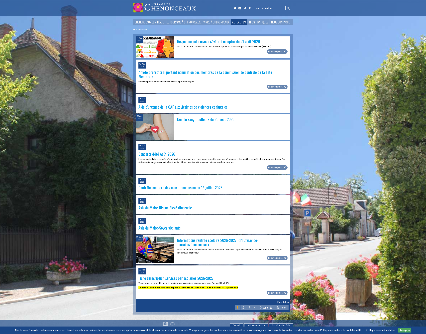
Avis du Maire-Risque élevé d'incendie (165, 208)
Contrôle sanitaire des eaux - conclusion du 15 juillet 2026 (180, 187)
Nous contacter (281, 22)
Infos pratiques (258, 22)
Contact (240, 8)
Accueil (235, 8)
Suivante (264, 307)
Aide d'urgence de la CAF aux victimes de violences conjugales (182, 107)
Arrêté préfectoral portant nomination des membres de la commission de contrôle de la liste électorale (205, 74)
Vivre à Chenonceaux (216, 22)
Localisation (250, 8)
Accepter (405, 330)
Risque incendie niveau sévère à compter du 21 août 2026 (218, 41)
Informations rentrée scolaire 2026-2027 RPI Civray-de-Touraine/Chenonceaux (217, 242)
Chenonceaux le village (149, 22)
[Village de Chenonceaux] (164, 11)
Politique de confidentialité (256, 325)
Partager (245, 8)
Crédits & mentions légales (281, 325)
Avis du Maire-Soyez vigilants (159, 228)
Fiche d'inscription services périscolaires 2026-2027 (175, 278)
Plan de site (236, 325)
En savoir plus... (278, 52)
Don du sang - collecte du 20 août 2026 (205, 119)
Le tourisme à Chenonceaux (183, 22)
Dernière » (281, 307)
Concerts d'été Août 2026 (156, 154)
